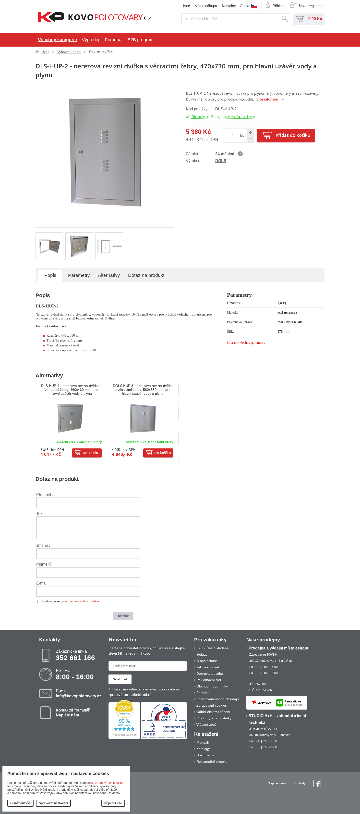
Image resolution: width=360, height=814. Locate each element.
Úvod (185, 6)
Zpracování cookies (211, 705)
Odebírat (120, 679)
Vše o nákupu (206, 6)
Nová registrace (311, 6)
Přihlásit (279, 6)
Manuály (203, 742)
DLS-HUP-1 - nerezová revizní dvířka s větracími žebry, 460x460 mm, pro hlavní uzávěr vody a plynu (71, 389)
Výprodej (90, 39)
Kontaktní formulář (73, 712)
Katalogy (203, 749)
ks (242, 136)
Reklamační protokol (212, 761)
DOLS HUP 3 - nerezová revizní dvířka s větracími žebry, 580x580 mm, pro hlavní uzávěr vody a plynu (143, 389)
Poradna (113, 39)
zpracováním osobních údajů (79, 601)
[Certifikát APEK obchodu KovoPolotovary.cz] (164, 738)
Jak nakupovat (207, 667)
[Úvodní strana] (95, 17)
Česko (245, 6)
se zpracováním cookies (107, 783)
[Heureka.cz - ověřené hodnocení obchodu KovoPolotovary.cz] (124, 738)
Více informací (267, 99)
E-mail (78, 693)
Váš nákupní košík (300, 18)
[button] (250, 132)
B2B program (141, 39)
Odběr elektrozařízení (213, 712)
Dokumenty (205, 755)
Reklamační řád (208, 680)
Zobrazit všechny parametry (246, 342)
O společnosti (206, 661)
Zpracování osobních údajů (217, 699)
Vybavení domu (69, 52)
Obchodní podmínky (212, 686)
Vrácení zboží (206, 724)
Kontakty (229, 6)
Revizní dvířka (101, 52)
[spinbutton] (233, 135)
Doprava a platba (209, 673)
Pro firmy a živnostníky (213, 718)
